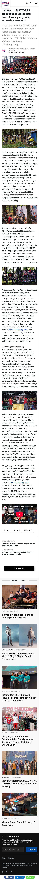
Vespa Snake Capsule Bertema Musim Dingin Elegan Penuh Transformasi (18, 656)
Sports (4, 691)
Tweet (20, 877)
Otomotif (17, 530)
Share (10, 877)
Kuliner (4, 818)
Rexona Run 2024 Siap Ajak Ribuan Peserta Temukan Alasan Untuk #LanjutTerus (19, 698)
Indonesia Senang (17, 52)
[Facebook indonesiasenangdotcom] (3, 872)
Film (3, 611)
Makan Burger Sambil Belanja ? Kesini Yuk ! (18, 823)
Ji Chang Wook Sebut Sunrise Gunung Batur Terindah (17, 616)
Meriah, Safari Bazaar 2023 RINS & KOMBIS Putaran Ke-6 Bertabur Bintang (19, 783)
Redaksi (11, 858)
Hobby (6, 530)
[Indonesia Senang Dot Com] (11, 872)
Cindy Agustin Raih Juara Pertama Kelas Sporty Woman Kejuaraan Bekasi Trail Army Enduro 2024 (18, 740)
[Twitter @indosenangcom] (7, 872)
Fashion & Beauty (8, 650)
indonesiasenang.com (18, 330)
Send (31, 877)
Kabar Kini (28, 530)
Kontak (4, 858)
